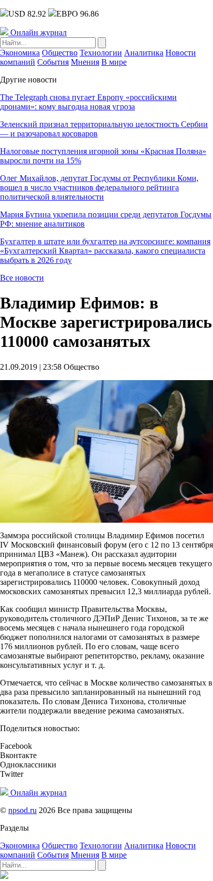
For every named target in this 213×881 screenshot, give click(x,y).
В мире (114, 62)
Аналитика (143, 52)
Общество (60, 52)
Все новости (22, 277)
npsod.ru (22, 810)
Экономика (20, 52)
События (53, 62)
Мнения (85, 62)
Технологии (101, 52)
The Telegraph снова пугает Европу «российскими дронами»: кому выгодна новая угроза (88, 102)
